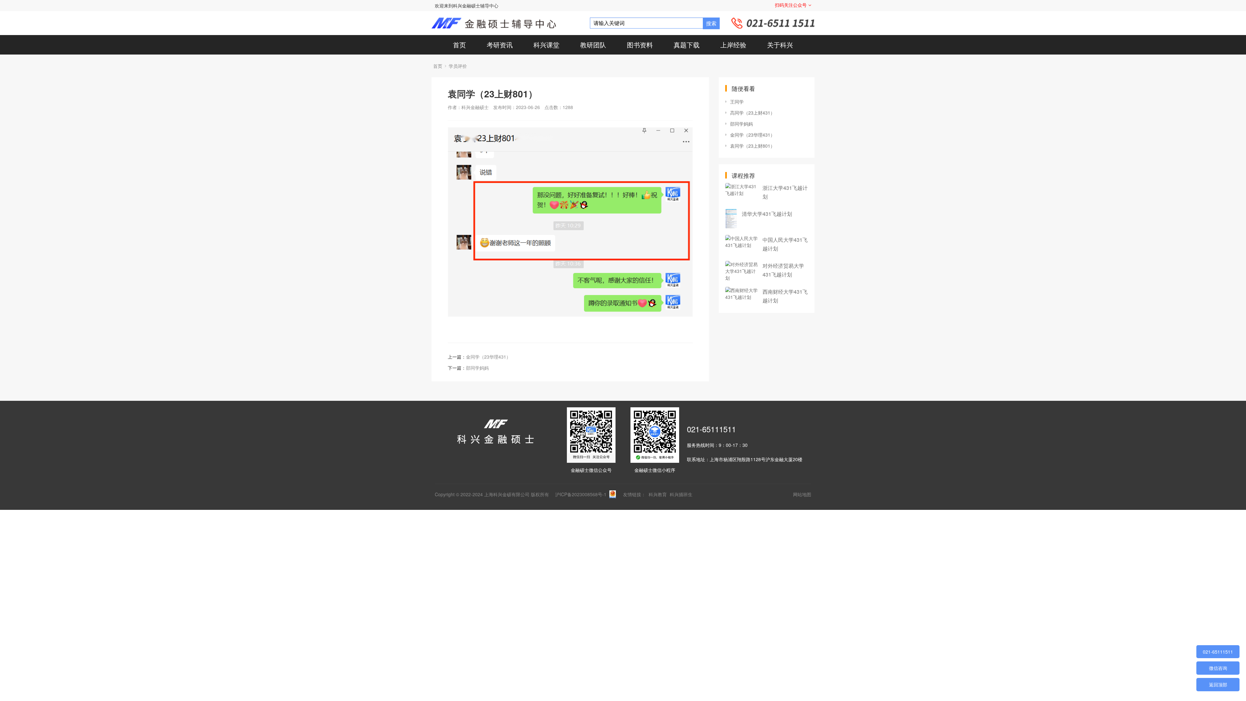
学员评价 (458, 66)
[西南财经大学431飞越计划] (741, 296)
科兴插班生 (681, 494)
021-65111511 (711, 429)
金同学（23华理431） (488, 356)
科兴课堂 (546, 44)
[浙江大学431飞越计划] (741, 193)
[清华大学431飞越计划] (731, 218)
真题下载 (687, 44)
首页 (459, 44)
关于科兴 (780, 44)
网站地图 (802, 494)
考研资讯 (500, 44)
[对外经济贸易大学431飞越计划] (741, 270)
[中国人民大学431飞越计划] (741, 244)
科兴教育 (658, 494)
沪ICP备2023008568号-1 (580, 494)
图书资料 (640, 44)
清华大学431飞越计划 (767, 213)
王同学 (737, 101)
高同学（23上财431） (752, 112)
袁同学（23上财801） (752, 145)
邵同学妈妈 (477, 367)
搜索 (711, 23)
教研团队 (593, 44)
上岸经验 (733, 44)
